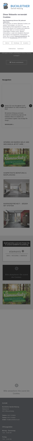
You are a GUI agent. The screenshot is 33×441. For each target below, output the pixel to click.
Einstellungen (16, 43)
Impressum (20, 48)
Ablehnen (7, 43)
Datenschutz (12, 48)
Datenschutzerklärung (21, 36)
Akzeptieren (25, 43)
